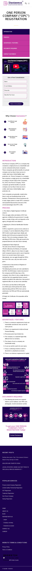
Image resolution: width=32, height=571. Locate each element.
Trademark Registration (8, 493)
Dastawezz (10, 568)
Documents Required (10, 48)
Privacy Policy (6, 547)
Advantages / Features (11, 43)
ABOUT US (5, 511)
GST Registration (6, 490)
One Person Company (7, 496)
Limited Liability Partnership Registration (12, 487)
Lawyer (5, 519)
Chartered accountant (8, 525)
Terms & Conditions (7, 549)
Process (6, 37)
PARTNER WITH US (7, 516)
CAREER (4, 531)
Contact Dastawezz (10, 54)
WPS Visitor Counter (14, 560)
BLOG (3, 514)
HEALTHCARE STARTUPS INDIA (11, 463)
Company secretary (8, 522)
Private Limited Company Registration (11, 485)
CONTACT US (5, 528)
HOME (4, 508)
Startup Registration (7, 498)
